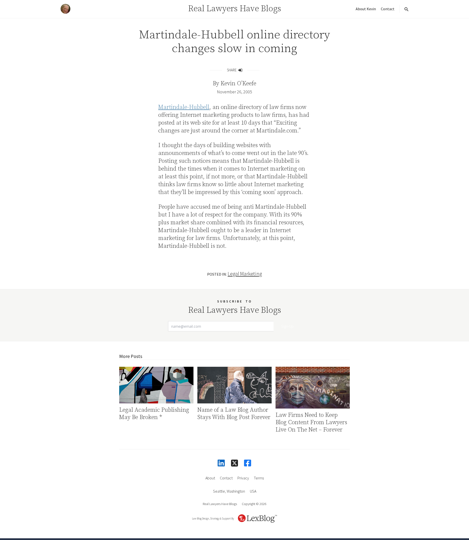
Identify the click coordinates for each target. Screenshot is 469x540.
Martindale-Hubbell (183, 107)
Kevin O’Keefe (238, 83)
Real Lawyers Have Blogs (234, 9)
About (210, 477)
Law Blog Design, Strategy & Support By (213, 518)
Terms (259, 477)
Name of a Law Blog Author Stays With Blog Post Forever (233, 413)
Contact (387, 8)
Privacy (243, 477)
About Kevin (366, 8)
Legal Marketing (245, 273)
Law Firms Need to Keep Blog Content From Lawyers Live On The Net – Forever (311, 422)
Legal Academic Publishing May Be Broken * (154, 413)
